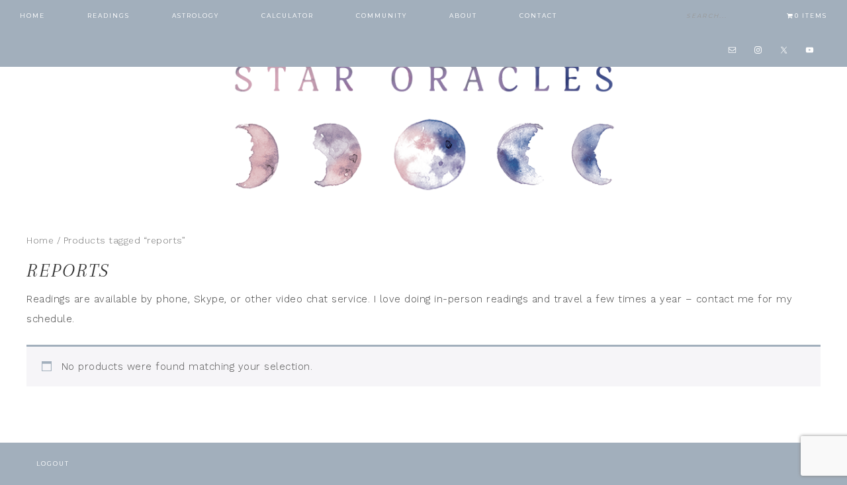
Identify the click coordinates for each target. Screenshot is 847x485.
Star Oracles (423, 126)
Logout (52, 463)
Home (40, 240)
